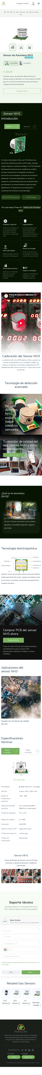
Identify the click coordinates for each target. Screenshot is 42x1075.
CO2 (8, 12)
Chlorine (31, 12)
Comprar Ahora (22, 91)
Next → (31, 972)
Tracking (13, 1057)
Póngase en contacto (22, 3)
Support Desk (28, 1057)
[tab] (12, 47)
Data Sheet (21, 780)
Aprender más (13, 455)
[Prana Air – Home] (3, 3)
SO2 (5, 12)
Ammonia (22, 12)
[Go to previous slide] (5, 701)
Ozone (17, 12)
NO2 (11, 12)
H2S (27, 12)
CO (14, 12)
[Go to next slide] (37, 701)
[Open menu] (39, 3)
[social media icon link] (22, 1050)
